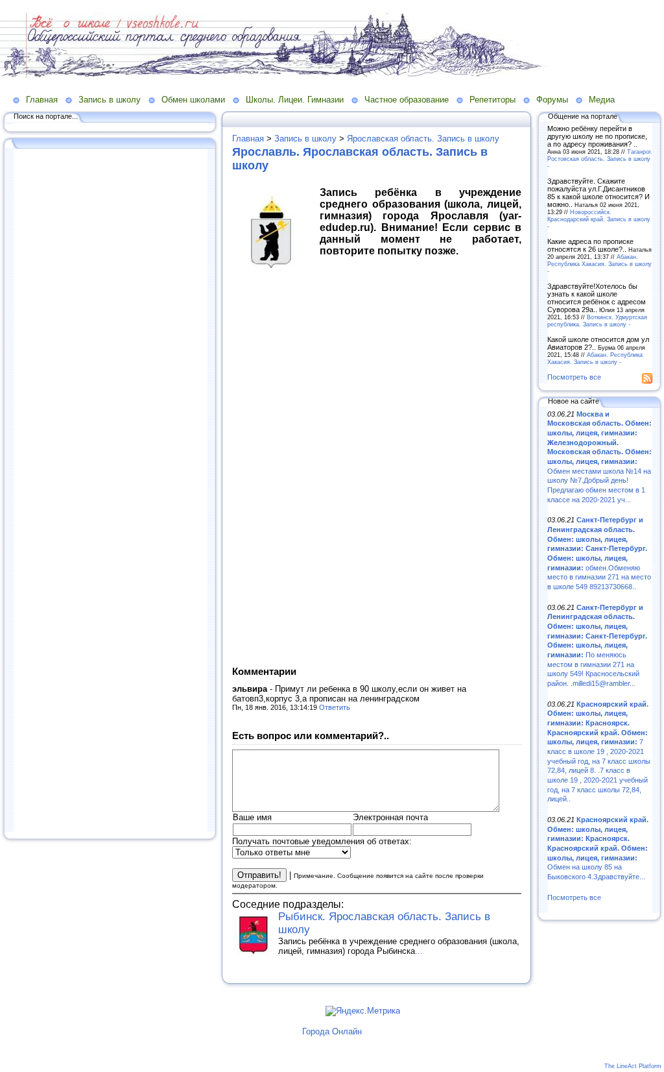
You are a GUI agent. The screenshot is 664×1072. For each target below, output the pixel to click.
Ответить (334, 707)
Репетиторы (492, 99)
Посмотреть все (574, 377)
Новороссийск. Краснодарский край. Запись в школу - (598, 219)
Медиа (602, 99)
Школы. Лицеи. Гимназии (295, 99)
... (419, 951)
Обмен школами (193, 99)
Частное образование (406, 99)
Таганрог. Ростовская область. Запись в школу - (599, 158)
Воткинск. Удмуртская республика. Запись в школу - (597, 320)
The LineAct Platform (632, 1066)
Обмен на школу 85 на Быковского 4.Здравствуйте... (597, 848)
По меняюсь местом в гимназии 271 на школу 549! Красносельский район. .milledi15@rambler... (597, 645)
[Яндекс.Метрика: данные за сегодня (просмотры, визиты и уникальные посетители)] (363, 1011)
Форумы (552, 99)
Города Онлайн (332, 1031)
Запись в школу (109, 99)
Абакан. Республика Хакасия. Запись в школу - (599, 263)
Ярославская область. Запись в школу (423, 138)
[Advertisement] (110, 491)
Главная (42, 99)
